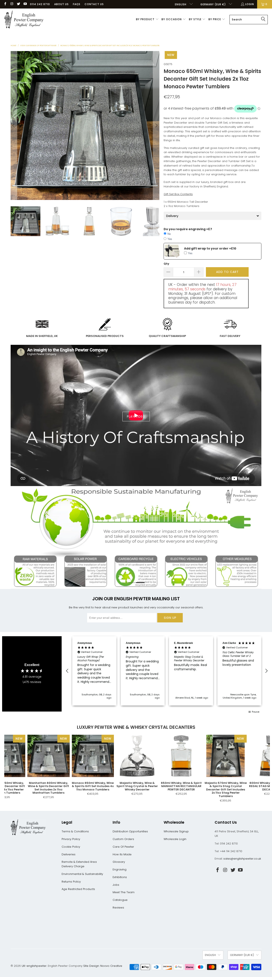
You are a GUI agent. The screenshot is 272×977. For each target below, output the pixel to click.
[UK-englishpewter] (24, 20)
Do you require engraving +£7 (188, 229)
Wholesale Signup (176, 831)
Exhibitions (120, 877)
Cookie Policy (71, 847)
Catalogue (120, 900)
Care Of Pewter (123, 847)
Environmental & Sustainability (82, 874)
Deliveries (68, 854)
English (181, 4)
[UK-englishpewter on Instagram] (11, 4)
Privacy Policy (71, 839)
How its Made (122, 854)
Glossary (119, 862)
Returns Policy (71, 882)
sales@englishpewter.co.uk (242, 859)
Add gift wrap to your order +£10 (210, 248)
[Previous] (13, 125)
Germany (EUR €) (213, 4)
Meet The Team (124, 892)
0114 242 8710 (40, 4)
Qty (166, 264)
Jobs (116, 885)
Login (249, 4)
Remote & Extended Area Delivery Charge (79, 864)
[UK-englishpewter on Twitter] (18, 4)
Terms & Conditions (75, 831)
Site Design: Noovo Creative (102, 966)
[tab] (212, 216)
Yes (169, 239)
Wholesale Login (175, 839)
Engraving (119, 869)
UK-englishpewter (34, 966)
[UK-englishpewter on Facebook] (5, 4)
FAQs (76, 4)
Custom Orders (123, 839)
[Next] (156, 125)
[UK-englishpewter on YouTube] (25, 4)
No (169, 234)
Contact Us (94, 4)
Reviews (118, 908)
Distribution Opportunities (130, 831)
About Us (61, 4)
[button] (147, 19)
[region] (167, 671)
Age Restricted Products (78, 889)
